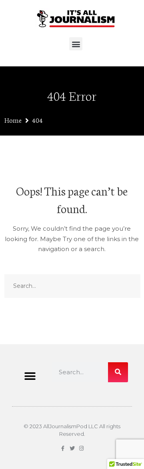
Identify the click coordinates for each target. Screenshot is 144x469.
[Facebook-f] (63, 448)
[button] (75, 43)
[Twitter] (72, 448)
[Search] (118, 372)
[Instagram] (81, 448)
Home (13, 119)
